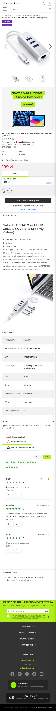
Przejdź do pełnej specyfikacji (17, 160)
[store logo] (14, 3)
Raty (15, 174)
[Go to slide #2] (29, 78)
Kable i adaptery (33, 15)
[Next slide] (50, 46)
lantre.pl (16, 707)
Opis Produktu (9, 216)
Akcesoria (20, 15)
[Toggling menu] (5, 9)
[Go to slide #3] (42, 78)
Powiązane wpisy (10, 573)
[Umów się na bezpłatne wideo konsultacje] (28, 689)
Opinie (5, 421)
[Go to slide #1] (15, 78)
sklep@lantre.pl (27, 668)
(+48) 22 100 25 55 (28, 660)
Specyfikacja (8, 333)
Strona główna (7, 15)
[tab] (28, 215)
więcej (49, 183)
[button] (43, 3)
